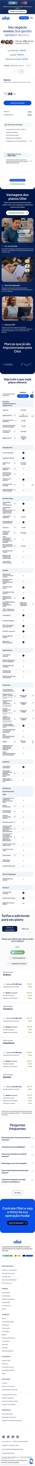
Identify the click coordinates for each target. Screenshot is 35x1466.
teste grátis (23, 396)
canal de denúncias (8, 1453)
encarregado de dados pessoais (12, 1449)
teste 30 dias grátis (16, 1223)
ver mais (17, 1193)
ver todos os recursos (16, 213)
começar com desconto (17, 11)
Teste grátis (24, 18)
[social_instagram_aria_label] (3, 1436)
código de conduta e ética (10, 1445)
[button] (31, 17)
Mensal (14, 65)
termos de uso (6, 1441)
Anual (28, 65)
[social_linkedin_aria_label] (8, 1436)
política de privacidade (20, 1441)
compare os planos (17, 180)
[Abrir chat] (31, 1461)
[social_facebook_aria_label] (12, 1436)
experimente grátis (17, 103)
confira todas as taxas (17, 184)
